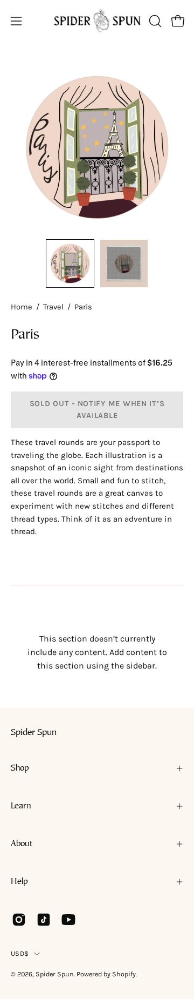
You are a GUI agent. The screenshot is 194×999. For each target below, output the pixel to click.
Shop (20, 768)
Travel (53, 307)
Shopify (124, 974)
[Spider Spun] (97, 20)
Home (21, 307)
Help (19, 882)
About (21, 844)
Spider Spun (34, 732)
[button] (154, 21)
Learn (21, 806)
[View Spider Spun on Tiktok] (44, 920)
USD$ (20, 953)
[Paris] (70, 263)
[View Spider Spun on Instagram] (19, 920)
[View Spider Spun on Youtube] (68, 920)
